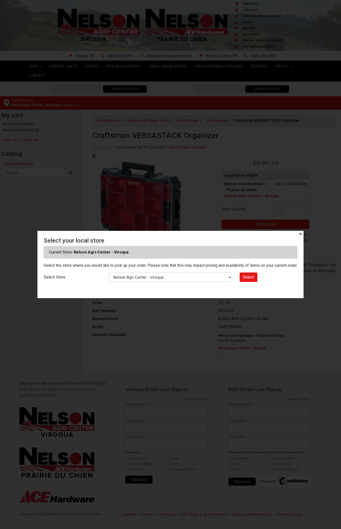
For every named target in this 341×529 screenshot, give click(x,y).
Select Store (54, 277)
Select (248, 277)
